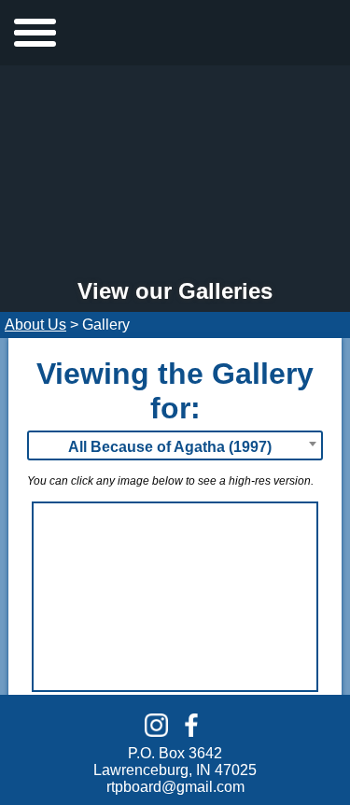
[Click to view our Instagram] (156, 725)
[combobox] (174, 445)
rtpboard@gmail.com (175, 787)
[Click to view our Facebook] (191, 725)
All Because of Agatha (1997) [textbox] (170, 447)
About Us (35, 324)
